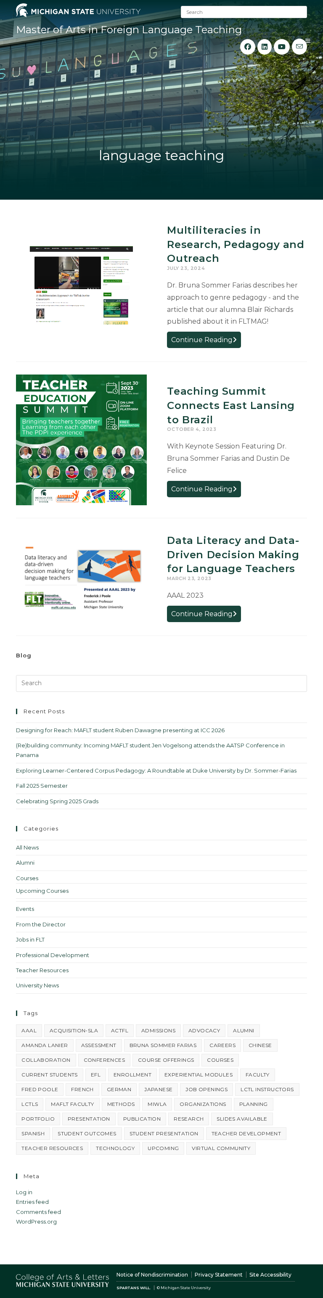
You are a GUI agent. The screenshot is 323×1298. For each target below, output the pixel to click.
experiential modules (198, 1074)
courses (220, 1060)
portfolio (38, 1119)
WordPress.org (36, 1221)
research (189, 1119)
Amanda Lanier (44, 1045)
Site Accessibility (270, 1275)
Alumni (25, 862)
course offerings (166, 1060)
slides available (242, 1119)
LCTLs (29, 1104)
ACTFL (119, 1030)
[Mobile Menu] (308, 41)
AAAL (29, 1030)
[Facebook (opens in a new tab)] (247, 47)
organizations (203, 1104)
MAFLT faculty (72, 1104)
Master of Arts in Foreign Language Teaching (129, 30)
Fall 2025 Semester (42, 785)
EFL (96, 1074)
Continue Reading (206, 341)
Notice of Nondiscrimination (152, 1275)
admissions (158, 1030)
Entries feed (32, 1201)
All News (27, 847)
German (119, 1089)
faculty (258, 1074)
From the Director (41, 924)
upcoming (163, 1148)
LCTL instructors (267, 1089)
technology (115, 1148)
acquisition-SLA (74, 1030)
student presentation (164, 1133)
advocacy (204, 1030)
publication (142, 1119)
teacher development (246, 1133)
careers (222, 1045)
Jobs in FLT (30, 939)
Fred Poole (39, 1089)
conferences (104, 1060)
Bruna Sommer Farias (163, 1045)
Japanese (158, 1089)
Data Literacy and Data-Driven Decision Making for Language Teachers (233, 554)
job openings (206, 1089)
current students (49, 1074)
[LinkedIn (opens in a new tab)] (264, 47)
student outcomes (87, 1133)
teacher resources (52, 1148)
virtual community (221, 1148)
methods (121, 1104)
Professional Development (52, 955)
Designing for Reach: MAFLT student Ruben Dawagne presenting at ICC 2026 (120, 730)
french (82, 1089)
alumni (243, 1030)
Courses (27, 878)
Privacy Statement (219, 1275)
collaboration (45, 1060)
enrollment (132, 1074)
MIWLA (157, 1104)
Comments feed (38, 1211)
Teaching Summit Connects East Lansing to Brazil (231, 405)
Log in (24, 1192)
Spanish (33, 1133)
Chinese (260, 1045)
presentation (89, 1119)
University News (37, 985)
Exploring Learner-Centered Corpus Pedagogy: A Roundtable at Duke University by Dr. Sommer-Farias (156, 770)
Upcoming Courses (42, 890)
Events (25, 908)
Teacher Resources (42, 970)
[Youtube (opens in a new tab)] (282, 47)
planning (253, 1104)
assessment (98, 1045)
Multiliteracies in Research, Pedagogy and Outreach (235, 244)
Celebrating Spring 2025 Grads (57, 801)
